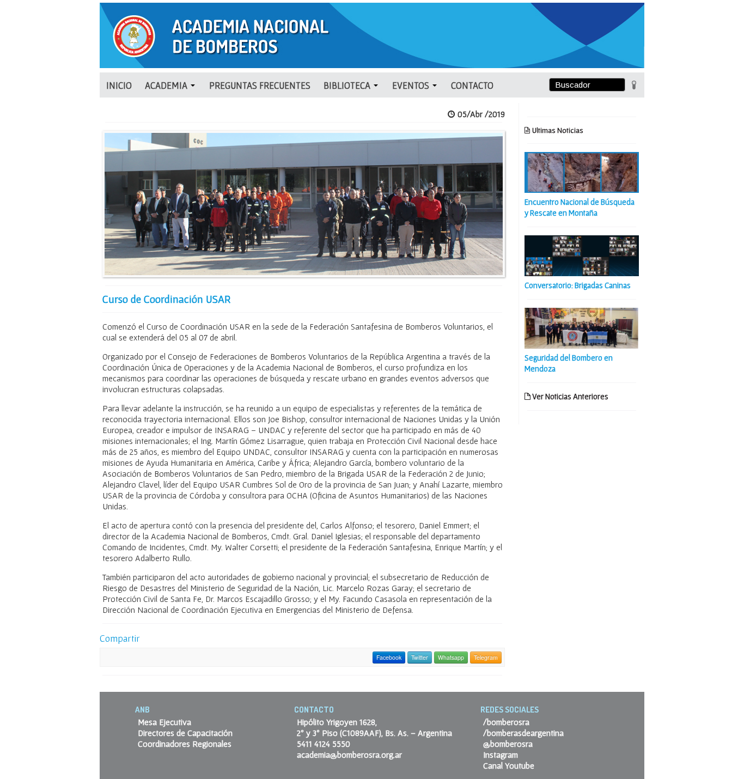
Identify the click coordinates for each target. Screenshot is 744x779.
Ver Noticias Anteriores (569, 396)
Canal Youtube (508, 765)
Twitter (419, 657)
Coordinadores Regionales (184, 743)
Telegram (486, 657)
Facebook (388, 657)
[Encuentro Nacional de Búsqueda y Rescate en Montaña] (582, 171)
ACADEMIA (167, 85)
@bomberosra (508, 743)
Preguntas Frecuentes (259, 85)
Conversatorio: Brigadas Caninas (578, 285)
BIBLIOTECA (348, 85)
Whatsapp (451, 657)
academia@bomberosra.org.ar (349, 754)
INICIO (119, 85)
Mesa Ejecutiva (164, 722)
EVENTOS (411, 85)
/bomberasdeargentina (523, 733)
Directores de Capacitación (185, 733)
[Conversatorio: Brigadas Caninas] (582, 254)
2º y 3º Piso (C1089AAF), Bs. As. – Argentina (374, 733)
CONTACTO (472, 85)
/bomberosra (506, 722)
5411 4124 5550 (323, 743)
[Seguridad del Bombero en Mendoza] (582, 327)
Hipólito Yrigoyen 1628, (337, 722)
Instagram (500, 754)
